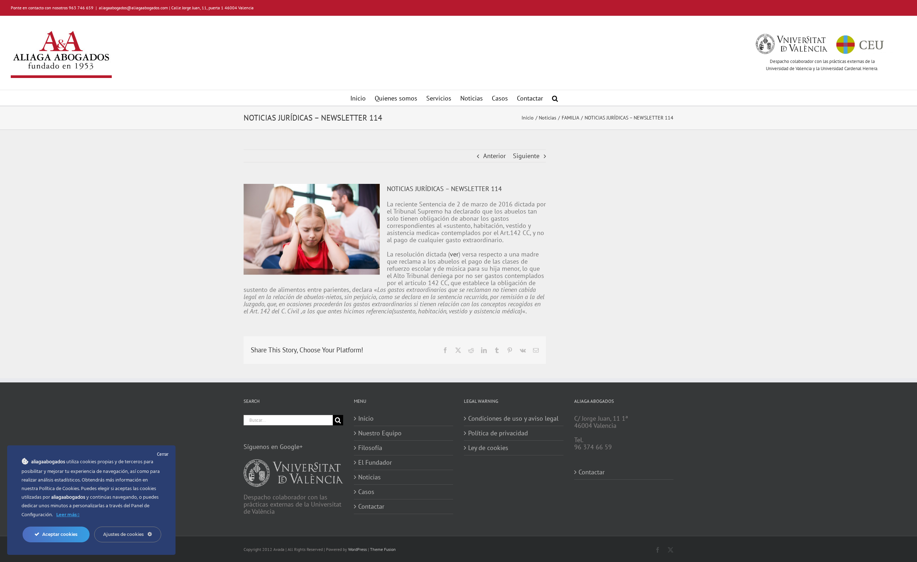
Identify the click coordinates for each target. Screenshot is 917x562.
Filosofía (370, 447)
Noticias (369, 477)
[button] (555, 98)
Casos (366, 491)
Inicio (366, 418)
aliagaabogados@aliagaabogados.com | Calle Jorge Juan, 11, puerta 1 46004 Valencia (176, 7)
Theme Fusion (383, 549)
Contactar (371, 506)
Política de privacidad (498, 433)
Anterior (494, 156)
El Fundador (375, 462)
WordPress (357, 549)
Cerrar (162, 454)
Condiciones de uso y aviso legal (513, 418)
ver (454, 254)
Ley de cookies (488, 447)
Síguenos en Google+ (273, 447)
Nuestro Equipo (380, 433)
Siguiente (526, 156)
